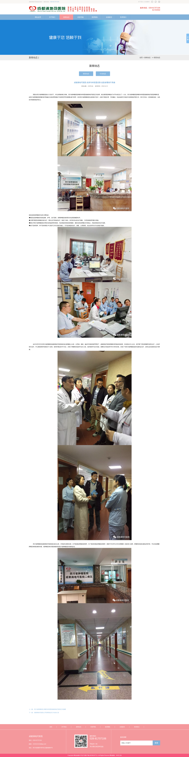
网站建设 (112, 755)
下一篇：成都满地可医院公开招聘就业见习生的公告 (44, 712)
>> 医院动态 (155, 57)
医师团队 (95, 17)
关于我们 (140, 2)
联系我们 (123, 17)
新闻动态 (66, 17)
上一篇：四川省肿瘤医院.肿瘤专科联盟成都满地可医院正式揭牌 (47, 709)
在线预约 (147, 2)
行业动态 (103, 74)
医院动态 (86, 74)
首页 (141, 57)
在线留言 (109, 17)
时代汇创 (119, 755)
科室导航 (81, 17)
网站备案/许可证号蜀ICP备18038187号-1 (86, 755)
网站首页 (38, 17)
